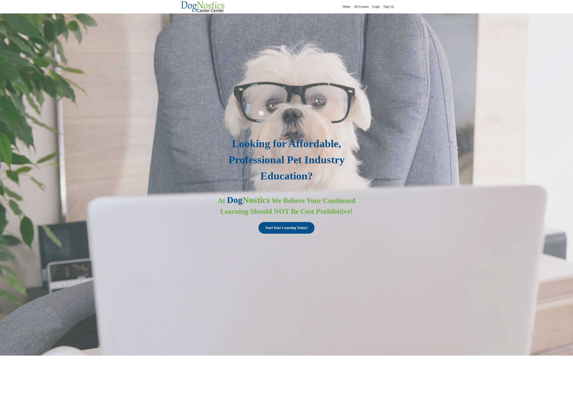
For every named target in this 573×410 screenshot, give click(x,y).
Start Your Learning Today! (286, 228)
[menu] (366, 6)
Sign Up (388, 6)
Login (376, 6)
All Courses (361, 6)
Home (346, 6)
